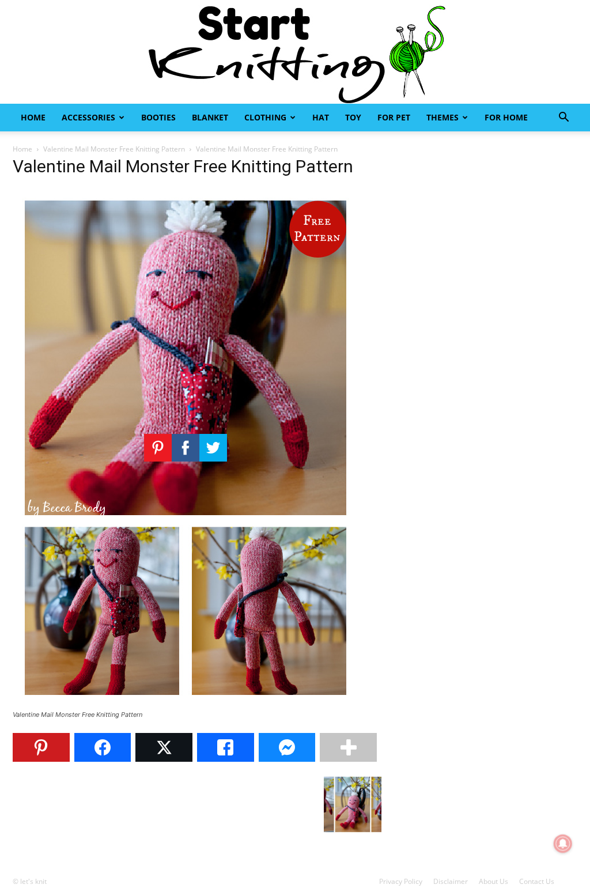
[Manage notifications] (563, 843)
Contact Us (536, 881)
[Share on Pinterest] (41, 747)
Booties (158, 117)
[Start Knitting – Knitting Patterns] (295, 52)
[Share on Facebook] (102, 747)
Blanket (210, 117)
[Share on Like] (225, 747)
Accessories (88, 117)
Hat (320, 117)
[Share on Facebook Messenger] (287, 747)
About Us (493, 881)
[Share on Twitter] (163, 747)
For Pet (393, 117)
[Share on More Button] (348, 747)
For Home (506, 117)
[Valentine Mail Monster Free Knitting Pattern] (185, 704)
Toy (353, 117)
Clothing (265, 117)
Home (33, 117)
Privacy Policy (400, 881)
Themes (442, 117)
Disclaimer (450, 881)
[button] (563, 118)
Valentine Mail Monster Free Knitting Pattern (114, 149)
